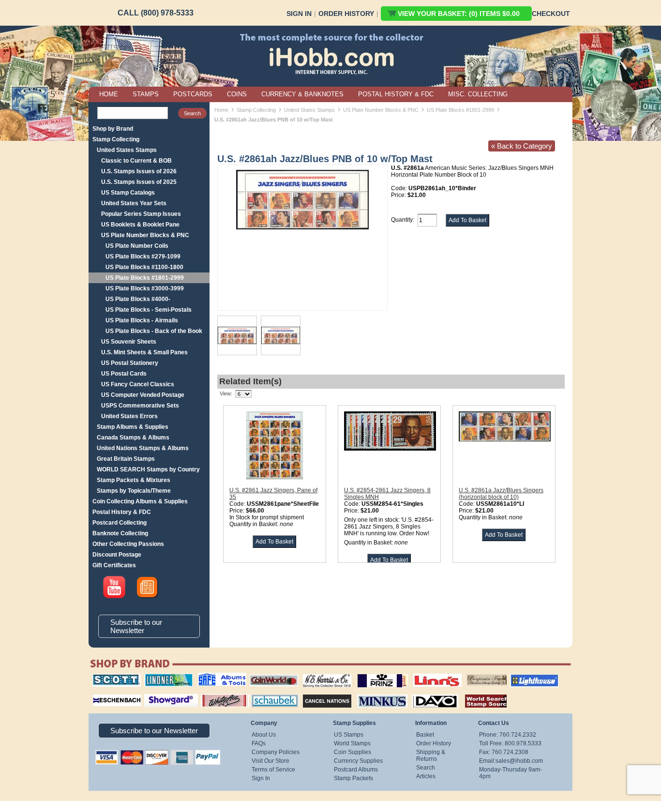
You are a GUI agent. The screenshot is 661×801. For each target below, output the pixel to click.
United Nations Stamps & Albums (143, 448)
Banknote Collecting (120, 533)
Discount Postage (116, 554)
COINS (237, 94)
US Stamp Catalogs (128, 192)
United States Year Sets (133, 203)
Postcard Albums (356, 769)
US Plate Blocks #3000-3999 (144, 288)
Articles (426, 776)
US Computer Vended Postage (142, 395)
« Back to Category (521, 146)
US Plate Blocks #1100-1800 (144, 267)
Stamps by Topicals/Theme (134, 490)
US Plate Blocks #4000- (137, 299)
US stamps (468, 673)
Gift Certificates (114, 565)
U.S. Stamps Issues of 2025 (139, 182)
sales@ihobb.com (519, 760)
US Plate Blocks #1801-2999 (144, 277)
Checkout (551, 13)
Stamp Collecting (115, 139)
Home (221, 110)
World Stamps (352, 743)
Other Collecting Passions (128, 544)
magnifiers (102, 693)
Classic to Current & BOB (136, 160)
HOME (108, 94)
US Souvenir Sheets (128, 341)
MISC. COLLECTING (478, 94)
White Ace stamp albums (215, 696)
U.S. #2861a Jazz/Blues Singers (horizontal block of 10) (501, 493)
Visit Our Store (270, 760)
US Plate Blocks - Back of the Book (153, 331)
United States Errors (129, 416)
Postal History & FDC (121, 512)
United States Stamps (127, 150)
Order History (346, 13)
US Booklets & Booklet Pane (140, 224)
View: (226, 393)
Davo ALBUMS (421, 693)
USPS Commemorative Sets (140, 405)
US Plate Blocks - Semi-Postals (148, 309)
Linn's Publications (426, 673)
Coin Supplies (352, 752)
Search (425, 767)
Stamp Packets (353, 778)
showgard (154, 693)
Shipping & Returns (430, 755)
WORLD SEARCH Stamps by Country (148, 469)
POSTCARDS (192, 94)
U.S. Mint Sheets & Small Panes (144, 352)
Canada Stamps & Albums (133, 437)
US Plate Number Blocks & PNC (145, 235)
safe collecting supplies (212, 677)
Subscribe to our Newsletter (136, 626)
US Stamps (348, 734)
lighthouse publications (523, 677)
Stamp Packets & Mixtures (133, 480)
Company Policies (276, 752)
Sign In (299, 13)
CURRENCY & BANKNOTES (302, 94)
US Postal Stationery (129, 363)
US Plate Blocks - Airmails (141, 320)
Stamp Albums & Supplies (132, 426)
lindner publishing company (164, 677)
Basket (425, 734)
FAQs (259, 743)
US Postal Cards (124, 373)
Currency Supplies (358, 760)
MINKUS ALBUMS (374, 693)
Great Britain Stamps (126, 458)
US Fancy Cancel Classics (137, 384)
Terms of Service (273, 769)
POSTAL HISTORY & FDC (396, 94)
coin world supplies (270, 673)
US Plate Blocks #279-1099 (142, 256)
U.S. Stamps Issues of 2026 (139, 171)
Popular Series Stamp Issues (141, 214)
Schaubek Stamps (269, 693)
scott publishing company (109, 677)
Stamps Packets (319, 693)
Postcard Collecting (119, 522)
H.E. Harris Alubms (322, 673)
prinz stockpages (372, 673)
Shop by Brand (112, 128)
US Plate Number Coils (136, 245)
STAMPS (146, 94)
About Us (264, 734)
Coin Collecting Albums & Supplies (140, 501)
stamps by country (478, 693)
